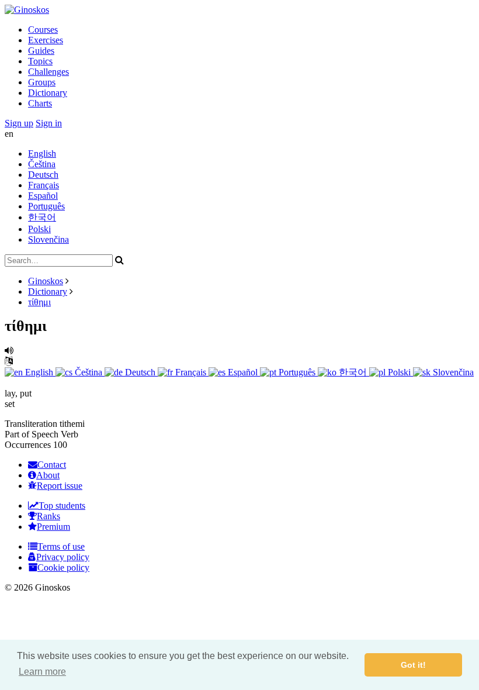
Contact (51, 465)
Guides (41, 51)
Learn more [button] (42, 672)
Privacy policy (62, 557)
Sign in (49, 123)
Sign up (19, 123)
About (48, 475)
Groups (41, 82)
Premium (53, 527)
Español (43, 196)
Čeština (41, 164)
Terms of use (61, 546)
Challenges (48, 72)
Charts (40, 103)
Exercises (45, 40)
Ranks (48, 516)
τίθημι (39, 302)
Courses (43, 29)
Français (43, 185)
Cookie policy (63, 567)
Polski (39, 229)
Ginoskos (45, 281)
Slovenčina (48, 239)
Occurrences (28, 445)
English (42, 153)
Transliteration (31, 424)
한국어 (42, 217)
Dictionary (47, 93)
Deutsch (43, 175)
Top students (62, 505)
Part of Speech (31, 434)
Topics (40, 61)
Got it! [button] (413, 665)
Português (46, 206)
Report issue (59, 486)
